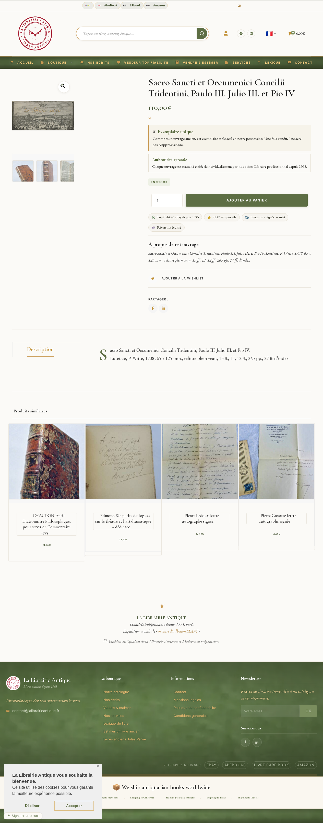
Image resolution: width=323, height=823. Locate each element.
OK (308, 711)
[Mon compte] (226, 33)
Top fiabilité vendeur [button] (88, 5)
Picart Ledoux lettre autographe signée (200, 518)
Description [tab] (40, 349)
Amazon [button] (158, 5)
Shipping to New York (106, 797)
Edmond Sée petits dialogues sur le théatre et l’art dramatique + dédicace (123, 521)
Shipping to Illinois (248, 797)
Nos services (113, 716)
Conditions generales (191, 716)
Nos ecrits (111, 700)
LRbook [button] (135, 5)
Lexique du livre (116, 723)
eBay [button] (211, 765)
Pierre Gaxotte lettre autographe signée (277, 518)
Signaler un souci (23, 816)
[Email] (239, 5)
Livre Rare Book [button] (271, 765)
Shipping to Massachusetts (180, 797)
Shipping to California (142, 797)
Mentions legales (187, 700)
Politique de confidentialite (195, 708)
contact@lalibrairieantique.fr (35, 710)
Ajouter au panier (246, 200)
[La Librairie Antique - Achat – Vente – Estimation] (35, 33)
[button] (142, 63)
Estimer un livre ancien (121, 731)
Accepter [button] (74, 806)
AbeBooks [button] (235, 765)
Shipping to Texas (216, 797)
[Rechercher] (202, 33)
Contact (180, 692)
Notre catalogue (116, 692)
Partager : (158, 299)
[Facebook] (241, 33)
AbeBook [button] (110, 5)
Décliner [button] (32, 806)
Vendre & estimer (117, 708)
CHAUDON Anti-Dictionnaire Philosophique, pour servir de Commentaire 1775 (46, 524)
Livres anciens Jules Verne (124, 739)
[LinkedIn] (251, 33)
